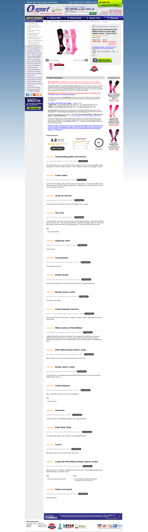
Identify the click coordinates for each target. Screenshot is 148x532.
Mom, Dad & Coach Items (34, 61)
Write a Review (57, 148)
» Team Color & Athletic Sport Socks (33, 31)
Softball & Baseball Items (34, 81)
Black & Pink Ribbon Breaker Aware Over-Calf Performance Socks (114, 96)
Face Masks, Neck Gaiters (34, 77)
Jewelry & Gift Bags (32, 67)
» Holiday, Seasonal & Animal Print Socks (33, 34)
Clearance (30, 85)
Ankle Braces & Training (34, 71)
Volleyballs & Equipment (34, 69)
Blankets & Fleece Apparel (34, 73)
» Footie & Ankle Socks (33, 42)
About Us (41, 523)
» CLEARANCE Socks (33, 44)
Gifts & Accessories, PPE (34, 63)
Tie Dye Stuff (30, 75)
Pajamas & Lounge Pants (34, 46)
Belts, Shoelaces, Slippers (34, 79)
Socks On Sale (54, 21)
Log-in (39, 2)
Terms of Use (42, 526)
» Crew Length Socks (33, 25)
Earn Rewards (53, 2)
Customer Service (79, 2)
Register (45, 2)
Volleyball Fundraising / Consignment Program (33, 90)
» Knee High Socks (32, 23)
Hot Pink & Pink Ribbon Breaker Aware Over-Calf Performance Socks (114, 120)
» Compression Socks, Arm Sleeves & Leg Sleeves (34, 37)
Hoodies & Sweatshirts (33, 50)
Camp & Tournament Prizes (34, 83)
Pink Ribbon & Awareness (34, 52)
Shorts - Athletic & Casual (34, 54)
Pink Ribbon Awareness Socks (66, 21)
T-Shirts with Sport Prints (34, 48)
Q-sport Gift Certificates (33, 87)
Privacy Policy (42, 525)
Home (70, 2)
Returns (94, 2)
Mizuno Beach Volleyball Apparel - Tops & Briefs (34, 56)
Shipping (88, 2)
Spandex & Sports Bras (33, 59)
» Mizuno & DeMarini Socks (34, 40)
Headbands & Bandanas (34, 65)
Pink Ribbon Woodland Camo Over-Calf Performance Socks (114, 145)
